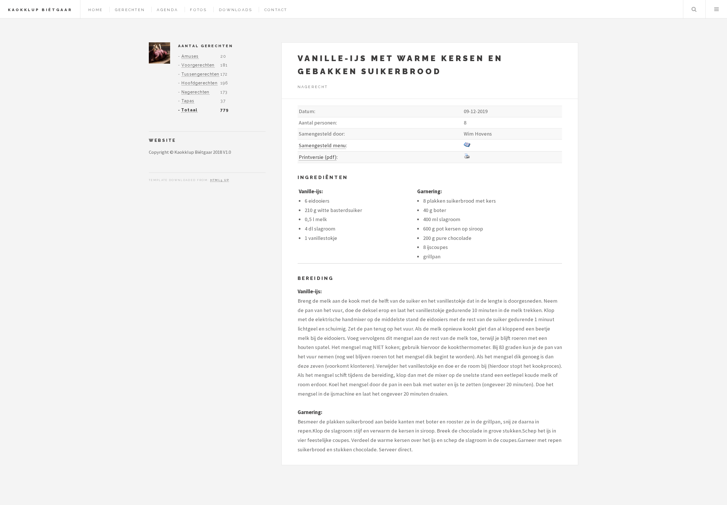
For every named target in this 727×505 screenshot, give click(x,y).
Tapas (187, 101)
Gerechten (130, 10)
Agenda (167, 10)
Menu (716, 9)
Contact (275, 10)
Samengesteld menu (322, 145)
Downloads (235, 10)
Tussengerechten (200, 74)
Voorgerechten (197, 65)
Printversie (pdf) (318, 157)
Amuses (190, 56)
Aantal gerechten (205, 46)
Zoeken (694, 9)
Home (95, 10)
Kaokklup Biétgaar (40, 10)
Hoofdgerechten (199, 83)
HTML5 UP (219, 180)
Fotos (198, 10)
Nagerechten (195, 92)
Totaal (189, 110)
